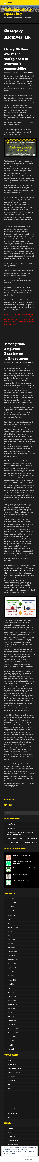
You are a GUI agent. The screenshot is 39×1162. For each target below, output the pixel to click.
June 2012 (11, 984)
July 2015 (11, 931)
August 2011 (11, 1008)
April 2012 (11, 992)
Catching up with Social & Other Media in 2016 (22, 842)
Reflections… (12, 828)
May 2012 (11, 988)
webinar (10, 1117)
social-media (12, 1109)
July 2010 (11, 1041)
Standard (24, 72)
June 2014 (11, 943)
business (10, 1060)
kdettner (15, 874)
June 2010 (11, 1045)
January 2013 (12, 980)
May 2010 (11, 1049)
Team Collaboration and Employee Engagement (22, 838)
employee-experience (14, 1072)
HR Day (10, 466)
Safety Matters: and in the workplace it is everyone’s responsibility (16, 59)
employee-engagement (15, 1068)
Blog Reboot (11, 824)
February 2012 (12, 996)
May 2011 (11, 1016)
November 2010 (13, 1033)
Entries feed (11, 1136)
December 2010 (13, 1029)
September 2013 (13, 968)
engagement (11, 1076)
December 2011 (12, 1004)
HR (9, 1084)
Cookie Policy (10, 1153)
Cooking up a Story (25, 855)
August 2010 (12, 1037)
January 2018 (12, 903)
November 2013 (13, 960)
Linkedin (10, 804)
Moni (14, 868)
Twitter (5, 804)
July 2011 (11, 1012)
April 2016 (11, 923)
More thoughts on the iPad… (27, 868)
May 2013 (11, 976)
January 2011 (12, 1024)
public (9, 1093)
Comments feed (13, 1140)
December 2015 (13, 927)
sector (10, 1097)
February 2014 (12, 951)
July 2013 (11, 972)
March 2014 (11, 947)
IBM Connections (16, 575)
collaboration (12, 1064)
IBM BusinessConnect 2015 (14, 461)
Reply (31, 72)
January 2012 (12, 1000)
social (9, 1101)
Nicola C (15, 861)
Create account (12, 1128)
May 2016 (11, 919)
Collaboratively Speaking (18, 11)
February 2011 (12, 1020)
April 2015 (11, 935)
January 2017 (12, 915)
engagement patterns (17, 200)
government (11, 1080)
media (9, 1089)
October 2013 (12, 964)
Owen (14, 855)
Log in (9, 1132)
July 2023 (11, 899)
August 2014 (12, 939)
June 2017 (11, 907)
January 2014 (12, 956)
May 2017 (11, 911)
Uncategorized (12, 1113)
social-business (12, 1105)
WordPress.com (13, 1144)
